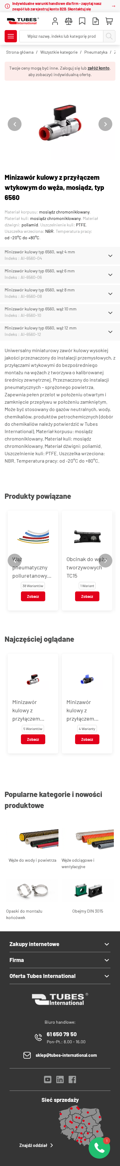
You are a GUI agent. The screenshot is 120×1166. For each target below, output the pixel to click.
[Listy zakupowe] (82, 21)
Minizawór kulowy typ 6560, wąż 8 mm (40, 289)
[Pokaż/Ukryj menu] (11, 36)
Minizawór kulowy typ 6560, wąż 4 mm (40, 251)
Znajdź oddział (33, 1145)
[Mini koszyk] (109, 21)
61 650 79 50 (62, 1034)
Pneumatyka (95, 52)
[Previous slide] (15, 124)
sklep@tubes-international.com (66, 1055)
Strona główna (20, 52)
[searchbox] (61, 36)
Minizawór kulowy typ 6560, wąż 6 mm (40, 270)
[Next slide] (105, 124)
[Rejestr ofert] (95, 21)
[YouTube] (47, 1081)
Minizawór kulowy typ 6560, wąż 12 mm (41, 327)
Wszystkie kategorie (59, 52)
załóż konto (99, 68)
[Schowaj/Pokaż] (110, 256)
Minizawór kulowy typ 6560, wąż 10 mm (41, 308)
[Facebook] (72, 1081)
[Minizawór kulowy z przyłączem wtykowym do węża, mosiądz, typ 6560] (60, 124)
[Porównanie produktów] (68, 21)
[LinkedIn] (60, 1081)
